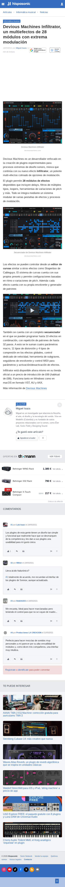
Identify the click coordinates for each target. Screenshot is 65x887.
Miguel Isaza (21, 48)
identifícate (23, 670)
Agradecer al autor (27, 438)
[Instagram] (4, 869)
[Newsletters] (37, 869)
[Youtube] (9, 869)
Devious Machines (36, 388)
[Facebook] (20, 869)
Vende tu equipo (41, 856)
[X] (26, 869)
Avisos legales (15, 859)
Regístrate (10, 670)
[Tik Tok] (15, 869)
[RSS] (31, 869)
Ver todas (55, 456)
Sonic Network (26, 856)
